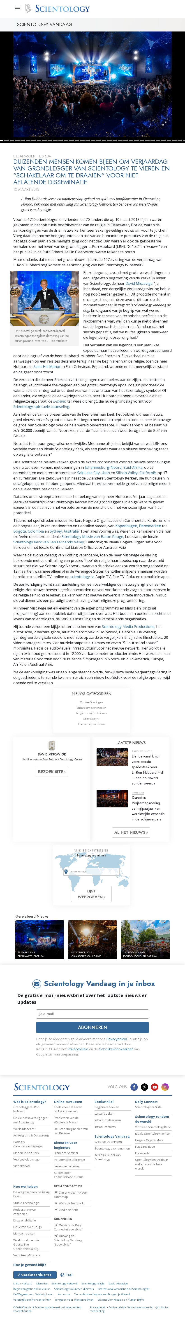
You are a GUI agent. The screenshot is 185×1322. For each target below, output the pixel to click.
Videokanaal (21, 1166)
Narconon (64, 1294)
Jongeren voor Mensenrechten (74, 1299)
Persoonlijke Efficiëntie (69, 1160)
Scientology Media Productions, (129, 626)
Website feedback (71, 1203)
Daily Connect (146, 1102)
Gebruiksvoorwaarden (116, 1049)
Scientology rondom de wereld (152, 1119)
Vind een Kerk (68, 1210)
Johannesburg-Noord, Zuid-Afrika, (114, 467)
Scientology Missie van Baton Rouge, (93, 536)
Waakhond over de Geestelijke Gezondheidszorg (26, 1244)
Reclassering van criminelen (24, 1212)
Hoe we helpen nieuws (91, 724)
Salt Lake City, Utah (94, 472)
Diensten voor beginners (65, 1145)
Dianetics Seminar (66, 1153)
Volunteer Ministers (26, 1255)
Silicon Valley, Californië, (137, 472)
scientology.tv (82, 576)
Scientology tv (91, 719)
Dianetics (41, 1283)
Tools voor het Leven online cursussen (68, 1109)
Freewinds (142, 1153)
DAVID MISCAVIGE (52, 754)
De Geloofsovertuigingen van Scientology (30, 1120)
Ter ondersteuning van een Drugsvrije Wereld (102, 1294)
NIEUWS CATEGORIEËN (91, 693)
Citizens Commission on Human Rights (120, 1299)
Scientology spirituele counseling (41, 406)
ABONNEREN (92, 1027)
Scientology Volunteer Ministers (74, 1289)
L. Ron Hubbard (22, 1283)
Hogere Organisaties (149, 1140)
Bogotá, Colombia (28, 531)
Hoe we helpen (25, 1186)
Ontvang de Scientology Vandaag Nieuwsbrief (68, 1240)
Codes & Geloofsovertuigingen (28, 1144)
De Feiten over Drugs (27, 1227)
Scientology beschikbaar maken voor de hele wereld (151, 1164)
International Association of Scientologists (123, 1289)
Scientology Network (64, 1283)
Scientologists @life (148, 1107)
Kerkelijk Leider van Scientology (108, 1157)
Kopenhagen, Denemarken (138, 525)
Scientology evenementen (91, 708)
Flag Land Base (145, 1147)
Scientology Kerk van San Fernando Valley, (49, 542)
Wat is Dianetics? (24, 1129)
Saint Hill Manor (47, 366)
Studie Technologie (26, 1203)
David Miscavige (139, 283)
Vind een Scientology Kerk (152, 1127)
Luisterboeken (104, 1113)
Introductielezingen (108, 1120)
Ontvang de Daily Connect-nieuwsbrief (68, 1227)
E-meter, (60, 401)
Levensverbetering (66, 1166)
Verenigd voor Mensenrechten (32, 1299)
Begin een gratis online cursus (31, 1289)
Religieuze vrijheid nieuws (91, 713)
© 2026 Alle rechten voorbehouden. (47, 1309)
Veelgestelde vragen (27, 1159)
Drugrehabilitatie (24, 1220)
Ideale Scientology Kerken (152, 1134)
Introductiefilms (105, 1127)
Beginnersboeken (107, 1107)
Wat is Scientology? (29, 1102)
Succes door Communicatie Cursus (68, 1175)
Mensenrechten (24, 1233)
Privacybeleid (116, 1039)
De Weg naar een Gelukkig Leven (33, 1294)
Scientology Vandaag (112, 1136)
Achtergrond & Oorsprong (31, 1135)
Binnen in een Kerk (26, 1153)
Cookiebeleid (117, 1307)
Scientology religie (92, 1283)
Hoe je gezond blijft (29, 1265)
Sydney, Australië (64, 531)
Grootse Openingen (91, 702)
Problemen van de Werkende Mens (66, 1120)
